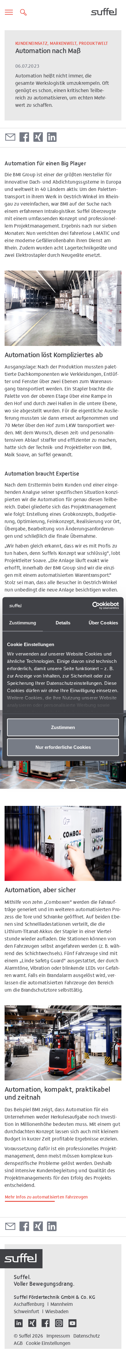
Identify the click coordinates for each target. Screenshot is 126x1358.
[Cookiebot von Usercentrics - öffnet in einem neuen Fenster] (92, 606)
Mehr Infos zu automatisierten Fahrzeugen (46, 1197)
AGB (18, 1342)
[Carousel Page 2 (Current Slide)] (63, 776)
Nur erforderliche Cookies (63, 747)
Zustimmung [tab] (22, 622)
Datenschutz (86, 1335)
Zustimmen (63, 727)
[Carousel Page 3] (72, 778)
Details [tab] (63, 622)
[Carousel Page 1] (54, 778)
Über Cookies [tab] (103, 622)
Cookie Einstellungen (48, 1342)
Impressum (58, 1335)
